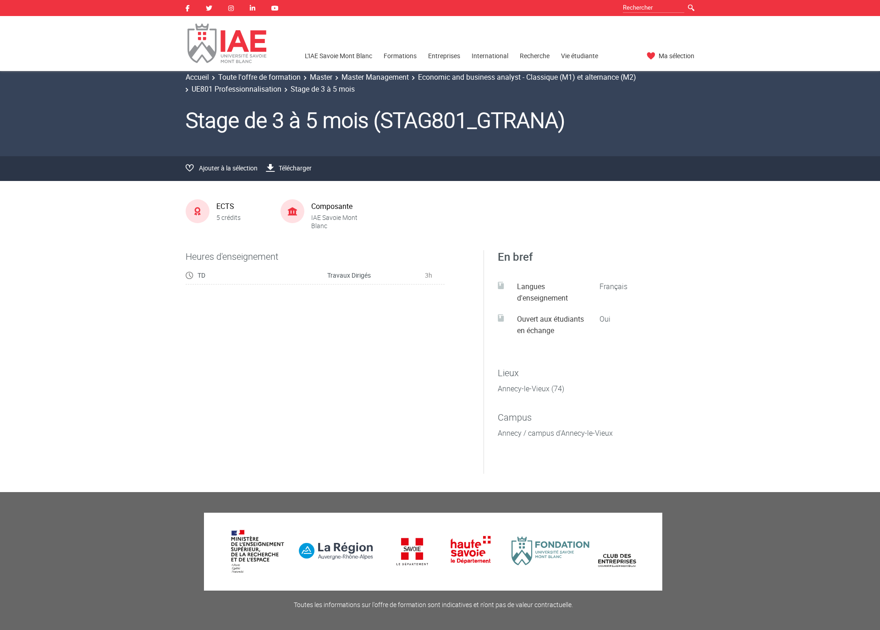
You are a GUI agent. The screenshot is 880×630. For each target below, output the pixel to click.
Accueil (197, 77)
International (490, 55)
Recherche (535, 55)
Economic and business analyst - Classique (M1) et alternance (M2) (527, 77)
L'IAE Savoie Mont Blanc (338, 55)
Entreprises (444, 55)
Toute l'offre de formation (259, 77)
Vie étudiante (579, 55)
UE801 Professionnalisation (236, 89)
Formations (400, 55)
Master (321, 77)
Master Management (375, 77)
